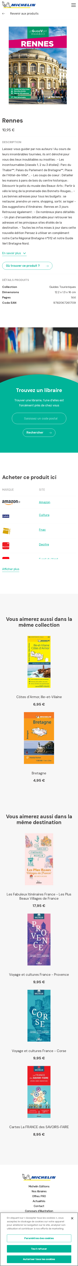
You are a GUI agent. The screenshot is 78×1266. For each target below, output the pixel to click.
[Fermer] (72, 1218)
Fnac (42, 529)
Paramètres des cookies (39, 1238)
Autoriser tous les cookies (39, 1259)
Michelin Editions (39, 1186)
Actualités (39, 1201)
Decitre (44, 544)
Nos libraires (39, 1191)
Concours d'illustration (39, 1211)
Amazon (44, 502)
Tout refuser (39, 1248)
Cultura (44, 515)
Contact (39, 1206)
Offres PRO (39, 1196)
